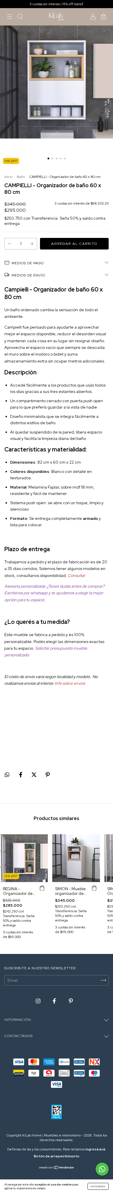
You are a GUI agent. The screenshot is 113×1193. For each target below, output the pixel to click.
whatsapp (39, 592)
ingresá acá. (95, 1149)
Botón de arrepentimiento (56, 1156)
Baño (21, 176)
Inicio (8, 176)
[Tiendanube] (57, 1168)
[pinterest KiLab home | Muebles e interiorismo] (70, 1000)
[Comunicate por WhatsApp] (102, 1169)
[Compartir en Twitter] (34, 774)
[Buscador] (20, 17)
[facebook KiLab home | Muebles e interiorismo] (55, 1000)
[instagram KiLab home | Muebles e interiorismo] (38, 1000)
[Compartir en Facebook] (21, 774)
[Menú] (9, 17)
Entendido (98, 1186)
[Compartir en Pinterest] (47, 774)
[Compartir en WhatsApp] (7, 774)
